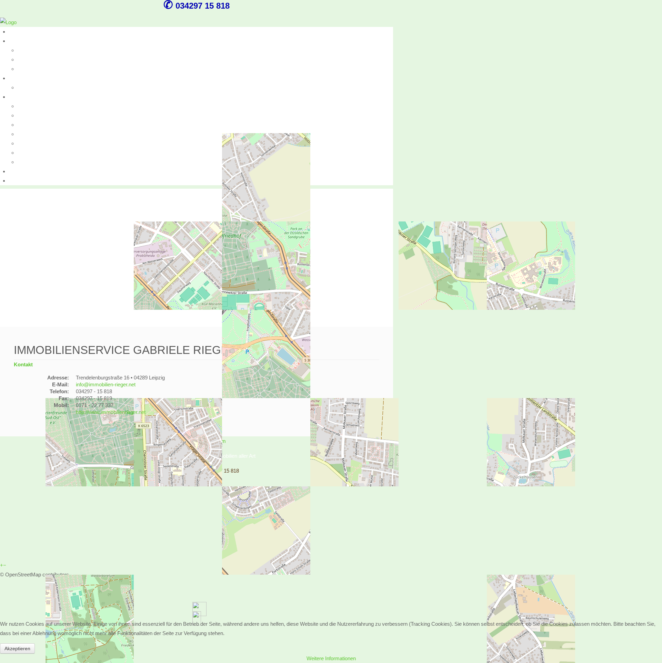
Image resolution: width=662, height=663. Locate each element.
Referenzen (30, 106)
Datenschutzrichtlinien (42, 162)
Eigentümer (30, 125)
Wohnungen (30, 50)
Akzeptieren (17, 648)
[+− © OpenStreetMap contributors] (196, 258)
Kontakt (17, 181)
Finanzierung (31, 115)
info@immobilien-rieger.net (106, 384)
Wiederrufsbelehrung (40, 153)
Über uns (19, 31)
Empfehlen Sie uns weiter (45, 143)
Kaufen (16, 41)
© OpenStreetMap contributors (34, 574)
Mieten (16, 78)
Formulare (20, 171)
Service (17, 97)
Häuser (25, 59)
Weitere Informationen (331, 658)
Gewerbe (27, 69)
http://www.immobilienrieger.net (111, 412)
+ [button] (1, 565)
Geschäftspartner (37, 134)
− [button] (4, 565)
